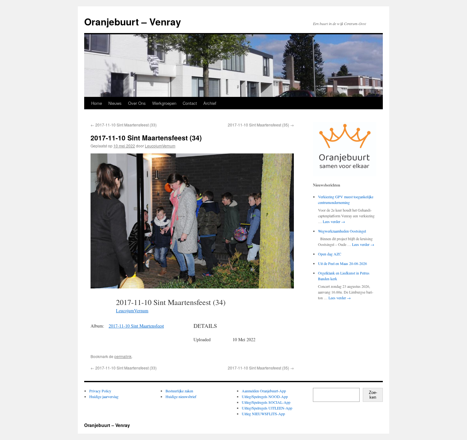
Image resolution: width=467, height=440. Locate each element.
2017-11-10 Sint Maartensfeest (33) (124, 124)
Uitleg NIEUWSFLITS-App (263, 413)
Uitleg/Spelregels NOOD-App (265, 396)
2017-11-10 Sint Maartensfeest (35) (261, 124)
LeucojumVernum (160, 145)
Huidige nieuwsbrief (181, 396)
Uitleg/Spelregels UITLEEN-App (267, 407)
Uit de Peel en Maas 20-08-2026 (342, 263)
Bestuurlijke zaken (179, 390)
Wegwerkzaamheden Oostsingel (342, 231)
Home (96, 103)
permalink (123, 356)
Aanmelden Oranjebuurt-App (264, 390)
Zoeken (373, 395)
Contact (190, 103)
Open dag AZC (329, 253)
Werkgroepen (164, 103)
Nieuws (115, 103)
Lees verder (334, 221)
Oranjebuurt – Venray (132, 21)
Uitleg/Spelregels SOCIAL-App (266, 402)
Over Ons (137, 103)
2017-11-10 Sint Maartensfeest (136, 326)
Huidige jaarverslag (103, 396)
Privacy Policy (100, 390)
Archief (209, 103)
